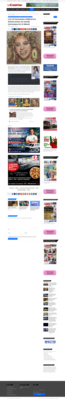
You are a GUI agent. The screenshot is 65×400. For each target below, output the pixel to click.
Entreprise (43, 9)
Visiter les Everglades (47, 355)
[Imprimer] (36, 29)
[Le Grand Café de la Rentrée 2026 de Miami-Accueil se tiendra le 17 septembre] (24, 203)
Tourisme (52, 9)
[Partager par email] (34, 29)
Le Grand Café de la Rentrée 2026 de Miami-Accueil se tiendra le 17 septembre (23, 208)
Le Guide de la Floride (52, 398)
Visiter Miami (45, 353)
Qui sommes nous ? (10, 392)
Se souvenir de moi (36, 392)
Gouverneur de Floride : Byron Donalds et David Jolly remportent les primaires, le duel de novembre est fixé (52, 330)
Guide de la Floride (9, 390)
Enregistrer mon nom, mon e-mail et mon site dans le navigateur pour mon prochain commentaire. (22, 236)
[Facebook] (12, 29)
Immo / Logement (37, 9)
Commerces (22, 9)
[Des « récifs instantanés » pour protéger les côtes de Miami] (45, 314)
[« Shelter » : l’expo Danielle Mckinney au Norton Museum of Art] (13, 203)
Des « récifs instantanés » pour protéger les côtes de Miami (53, 314)
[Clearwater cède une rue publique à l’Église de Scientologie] (45, 295)
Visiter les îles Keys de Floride (48, 357)
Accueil (8, 9)
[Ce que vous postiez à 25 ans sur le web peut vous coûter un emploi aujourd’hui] (45, 324)
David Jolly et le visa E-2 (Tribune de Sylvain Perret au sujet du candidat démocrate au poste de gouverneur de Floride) (53, 319)
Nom (9, 229)
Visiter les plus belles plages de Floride (49, 358)
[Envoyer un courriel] (13, 26)
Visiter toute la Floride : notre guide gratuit (50, 359)
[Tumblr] (19, 29)
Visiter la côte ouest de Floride (48, 356)
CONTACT (56, 398)
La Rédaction (11, 26)
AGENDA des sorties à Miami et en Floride (14, 16)
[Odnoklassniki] (27, 29)
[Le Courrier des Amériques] (15, 5)
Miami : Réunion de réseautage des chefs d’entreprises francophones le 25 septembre (52, 290)
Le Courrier (12, 9)
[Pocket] (29, 29)
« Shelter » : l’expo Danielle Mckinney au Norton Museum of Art (13, 208)
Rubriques (17, 9)
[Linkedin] (17, 29)
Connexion (39, 394)
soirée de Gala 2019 (19, 66)
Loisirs (32, 9)
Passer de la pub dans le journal (11, 394)
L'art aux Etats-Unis (24, 16)
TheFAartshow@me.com (18, 96)
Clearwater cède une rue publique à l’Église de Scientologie (52, 295)
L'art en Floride (30, 16)
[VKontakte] (25, 29)
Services (27, 9)
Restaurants (48, 9)
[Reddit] (23, 29)
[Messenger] (32, 29)
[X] (15, 29)
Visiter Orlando (46, 354)
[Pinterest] (21, 29)
